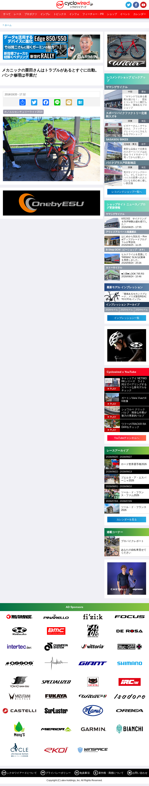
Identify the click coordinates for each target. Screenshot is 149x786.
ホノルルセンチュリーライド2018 (23, 111)
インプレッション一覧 (126, 317)
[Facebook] (46, 102)
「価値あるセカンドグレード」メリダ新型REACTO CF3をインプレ (134, 296)
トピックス (60, 14)
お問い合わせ (139, 772)
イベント (125, 14)
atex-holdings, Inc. (71, 780)
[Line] (57, 102)
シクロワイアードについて (22, 772)
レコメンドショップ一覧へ (127, 191)
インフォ (74, 14)
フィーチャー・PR (93, 14)
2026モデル (112, 309)
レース (17, 14)
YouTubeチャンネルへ (126, 437)
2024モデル (141, 309)
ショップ (112, 14)
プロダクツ (30, 14)
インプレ (45, 14)
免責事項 (85, 772)
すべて (7, 14)
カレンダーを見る (127, 519)
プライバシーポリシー (58, 772)
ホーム (8, 25)
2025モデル (126, 309)
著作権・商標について (111, 772)
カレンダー (139, 14)
